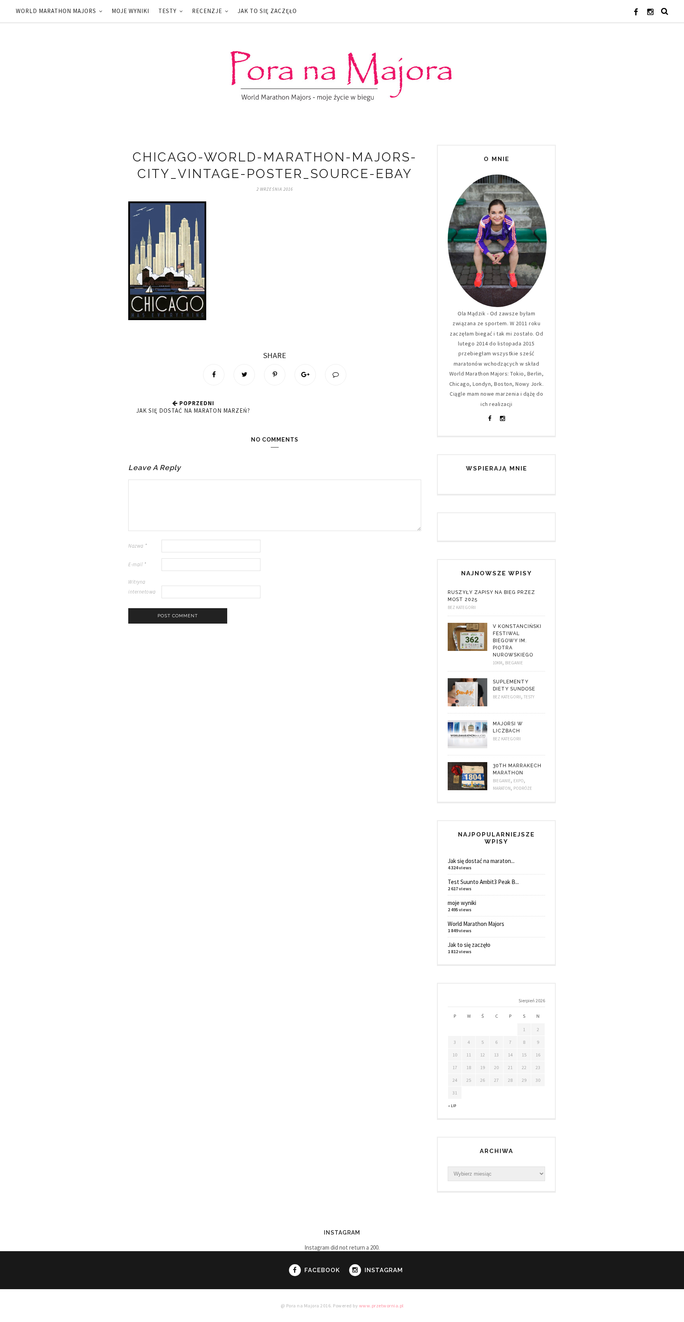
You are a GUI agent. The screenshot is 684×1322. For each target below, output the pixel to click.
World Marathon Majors (56, 11)
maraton (502, 788)
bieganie (514, 663)
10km (497, 663)
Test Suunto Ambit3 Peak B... (483, 882)
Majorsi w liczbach (508, 727)
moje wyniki (130, 11)
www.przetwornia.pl (381, 1306)
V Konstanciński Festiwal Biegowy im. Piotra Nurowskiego (517, 641)
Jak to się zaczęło (267, 11)
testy (167, 11)
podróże (522, 788)
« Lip (452, 1105)
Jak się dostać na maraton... (481, 861)
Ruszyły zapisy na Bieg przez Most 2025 (491, 596)
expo (518, 780)
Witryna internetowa (142, 586)
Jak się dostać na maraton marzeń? (193, 410)
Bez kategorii (462, 607)
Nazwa (137, 545)
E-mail (137, 564)
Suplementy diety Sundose (514, 685)
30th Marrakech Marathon (517, 769)
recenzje (207, 11)
